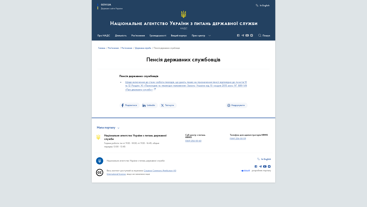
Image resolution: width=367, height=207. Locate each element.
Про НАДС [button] (103, 35)
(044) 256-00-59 (238, 139)
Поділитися (131, 105)
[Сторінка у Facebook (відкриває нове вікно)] (238, 35)
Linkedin (151, 105)
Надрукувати (238, 105)
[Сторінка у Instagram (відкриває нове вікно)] (251, 35)
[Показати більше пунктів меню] (209, 35)
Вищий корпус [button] (179, 35)
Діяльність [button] (121, 35)
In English (265, 5)
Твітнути (169, 105)
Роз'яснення (113, 48)
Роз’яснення (127, 48)
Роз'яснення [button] (138, 35)
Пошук (266, 35)
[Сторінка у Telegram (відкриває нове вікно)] (242, 35)
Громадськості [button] (158, 35)
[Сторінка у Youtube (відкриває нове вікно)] (247, 35)
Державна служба (143, 48)
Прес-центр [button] (198, 35)
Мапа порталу (106, 127)
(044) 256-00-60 (193, 141)
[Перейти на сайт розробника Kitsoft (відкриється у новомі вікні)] (245, 171)
